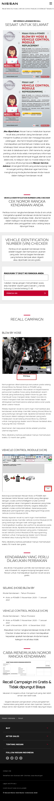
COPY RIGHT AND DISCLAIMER (14, 788)
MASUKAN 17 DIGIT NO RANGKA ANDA (24, 273)
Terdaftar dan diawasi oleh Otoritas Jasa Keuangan (23, 775)
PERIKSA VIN (12, 293)
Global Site (7, 771)
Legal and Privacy (9, 783)
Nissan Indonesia (8, 718)
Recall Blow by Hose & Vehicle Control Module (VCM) (21, 8)
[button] (50, 3)
